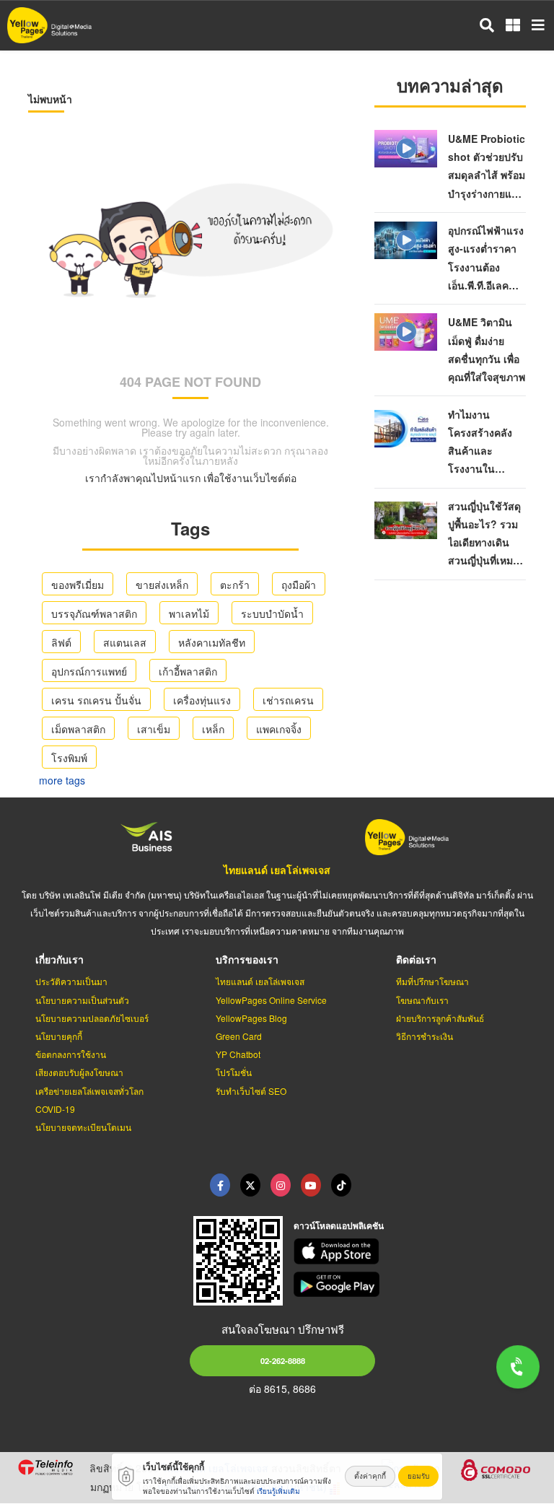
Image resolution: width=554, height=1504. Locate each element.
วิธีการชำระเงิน (424, 1036)
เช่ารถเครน (288, 700)
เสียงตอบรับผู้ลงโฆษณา (79, 1072)
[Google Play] (415, 1285)
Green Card (239, 1036)
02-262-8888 (282, 1360)
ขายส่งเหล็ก (162, 584)
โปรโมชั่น (234, 1072)
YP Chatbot (238, 1054)
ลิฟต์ (61, 642)
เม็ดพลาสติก (78, 729)
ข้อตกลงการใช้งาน (70, 1054)
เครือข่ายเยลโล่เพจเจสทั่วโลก (89, 1091)
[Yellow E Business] (220, 1185)
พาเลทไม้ (189, 613)
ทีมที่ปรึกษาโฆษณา (432, 981)
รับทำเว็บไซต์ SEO (251, 1091)
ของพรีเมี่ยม (77, 584)
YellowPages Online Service (271, 1000)
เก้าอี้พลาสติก (188, 671)
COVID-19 (55, 1109)
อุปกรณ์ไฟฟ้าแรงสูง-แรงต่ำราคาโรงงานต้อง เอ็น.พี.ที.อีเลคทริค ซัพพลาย (486, 266)
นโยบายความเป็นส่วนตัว (82, 1000)
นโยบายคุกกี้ (58, 1036)
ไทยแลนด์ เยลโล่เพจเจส (277, 869)
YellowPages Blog (251, 1018)
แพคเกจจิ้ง (279, 729)
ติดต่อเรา (416, 959)
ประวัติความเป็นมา (71, 981)
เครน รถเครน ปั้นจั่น (96, 700)
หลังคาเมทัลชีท (211, 642)
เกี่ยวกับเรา (59, 959)
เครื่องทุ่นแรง (202, 700)
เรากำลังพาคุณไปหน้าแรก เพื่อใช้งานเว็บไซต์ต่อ (190, 478)
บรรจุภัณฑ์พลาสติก (94, 613)
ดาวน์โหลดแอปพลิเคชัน (339, 1225)
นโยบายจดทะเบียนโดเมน (83, 1127)
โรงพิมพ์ (69, 758)
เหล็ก (213, 729)
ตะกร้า (235, 584)
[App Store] (415, 1251)
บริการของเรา (247, 959)
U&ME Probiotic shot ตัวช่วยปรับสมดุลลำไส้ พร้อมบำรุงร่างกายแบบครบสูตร (486, 175)
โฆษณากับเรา (422, 1000)
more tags (62, 780)
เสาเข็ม (153, 729)
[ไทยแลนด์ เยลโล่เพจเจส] (250, 1185)
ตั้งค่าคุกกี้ (370, 1476)
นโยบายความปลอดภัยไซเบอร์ (92, 1018)
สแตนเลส (124, 642)
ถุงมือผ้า (298, 584)
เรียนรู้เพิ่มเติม (278, 1491)
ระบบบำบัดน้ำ (272, 613)
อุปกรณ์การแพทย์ (89, 671)
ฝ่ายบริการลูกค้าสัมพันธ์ (440, 1018)
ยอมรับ (418, 1476)
